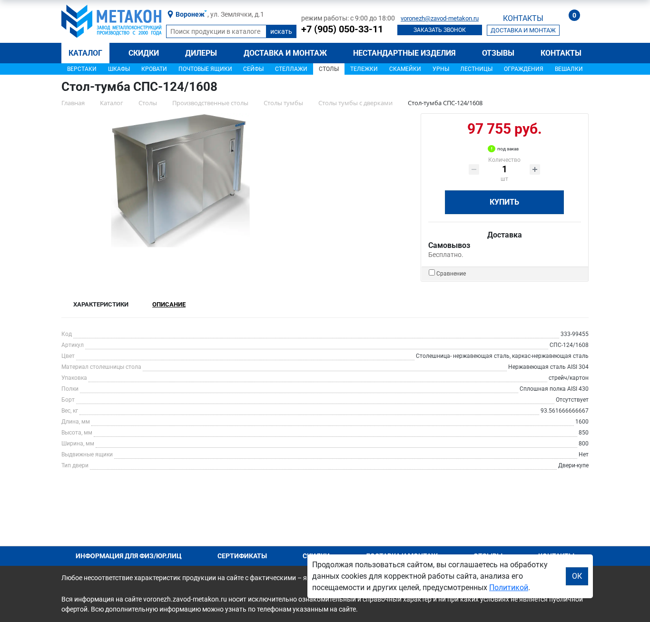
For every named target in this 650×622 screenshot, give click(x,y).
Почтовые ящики (205, 69)
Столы (329, 69)
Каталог (85, 53)
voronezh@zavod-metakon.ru (440, 18)
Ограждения (523, 69)
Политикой (508, 587)
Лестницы (476, 69)
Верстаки (82, 69)
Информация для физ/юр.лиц (129, 556)
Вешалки (569, 69)
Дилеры (201, 53)
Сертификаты (242, 556)
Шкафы (119, 69)
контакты (523, 18)
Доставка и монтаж (285, 53)
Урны (441, 69)
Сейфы (253, 69)
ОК (577, 576)
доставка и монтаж (523, 30)
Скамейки (405, 69)
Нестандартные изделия (404, 53)
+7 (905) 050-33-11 (342, 29)
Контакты (561, 53)
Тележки (364, 69)
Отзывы (498, 53)
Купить (504, 202)
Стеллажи (291, 69)
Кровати (154, 69)
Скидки (143, 53)
